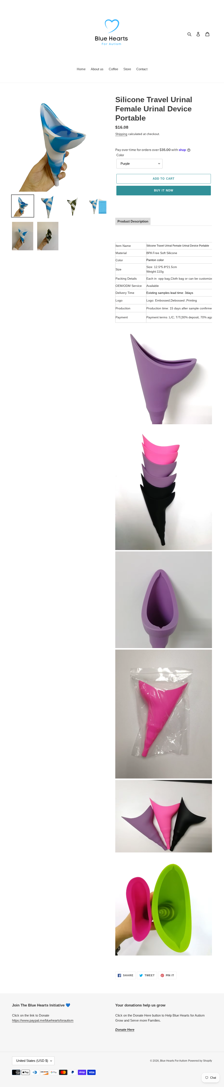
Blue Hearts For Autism (173, 1060)
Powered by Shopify (200, 1060)
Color (120, 155)
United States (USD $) (32, 1060)
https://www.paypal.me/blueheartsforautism (43, 1020)
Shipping (121, 134)
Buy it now (163, 190)
